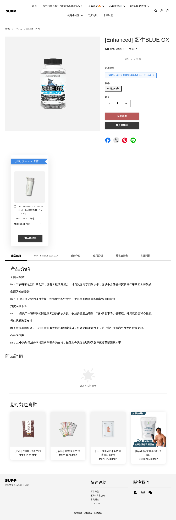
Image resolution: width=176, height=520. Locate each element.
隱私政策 (88, 513)
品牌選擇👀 (115, 6)
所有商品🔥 (94, 6)
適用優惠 (109, 67)
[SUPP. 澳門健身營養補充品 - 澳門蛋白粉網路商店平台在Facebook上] (135, 494)
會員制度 (108, 15)
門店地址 (92, 15)
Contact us (95, 503)
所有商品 (95, 491)
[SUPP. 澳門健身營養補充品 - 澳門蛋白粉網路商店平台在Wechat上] (150, 494)
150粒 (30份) (113, 88)
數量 (107, 97)
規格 (107, 83)
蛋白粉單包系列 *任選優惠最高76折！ (62, 6)
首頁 (34, 6)
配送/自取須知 (138, 6)
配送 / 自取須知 (98, 495)
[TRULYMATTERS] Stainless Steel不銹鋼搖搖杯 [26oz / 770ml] (30, 210)
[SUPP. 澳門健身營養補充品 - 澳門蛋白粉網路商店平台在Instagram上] (143, 494)
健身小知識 (73, 15)
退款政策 (98, 513)
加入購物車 (30, 238)
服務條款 (78, 513)
